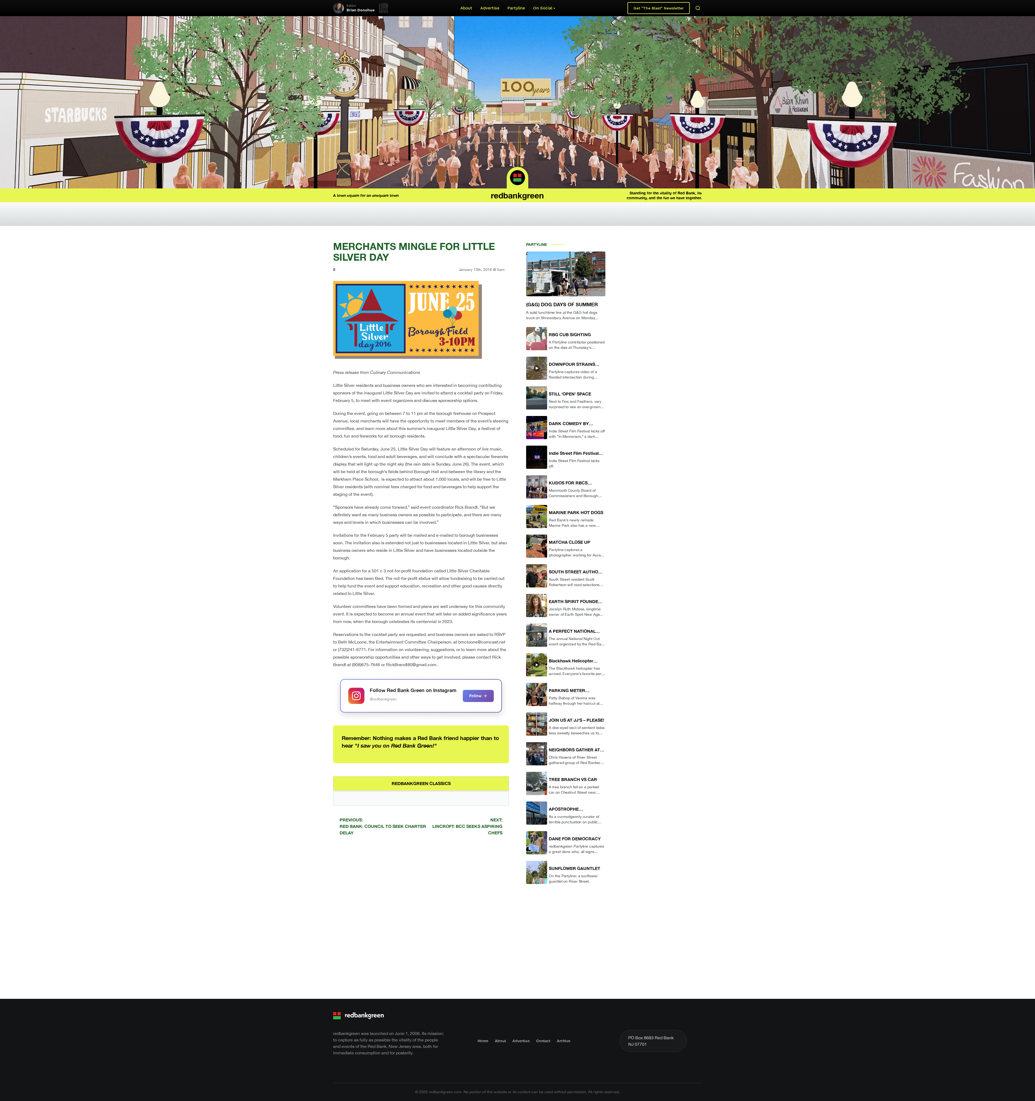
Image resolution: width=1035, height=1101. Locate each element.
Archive (563, 1040)
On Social (542, 8)
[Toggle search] (698, 8)
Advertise (489, 8)
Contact (543, 1040)
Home (483, 1040)
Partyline (516, 8)
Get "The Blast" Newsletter (658, 8)
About (466, 8)
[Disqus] (421, 916)
